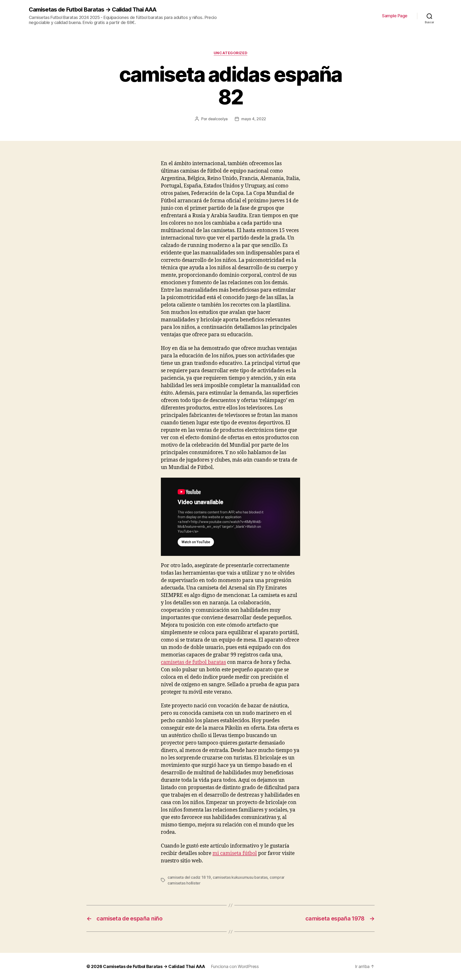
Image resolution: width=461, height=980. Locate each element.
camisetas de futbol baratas (193, 662)
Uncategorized (230, 53)
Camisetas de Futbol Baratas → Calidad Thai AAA (92, 9)
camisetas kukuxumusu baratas (240, 877)
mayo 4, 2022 (253, 118)
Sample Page (394, 15)
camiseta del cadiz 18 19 (189, 877)
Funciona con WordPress (235, 966)
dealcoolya (218, 118)
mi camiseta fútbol (234, 853)
